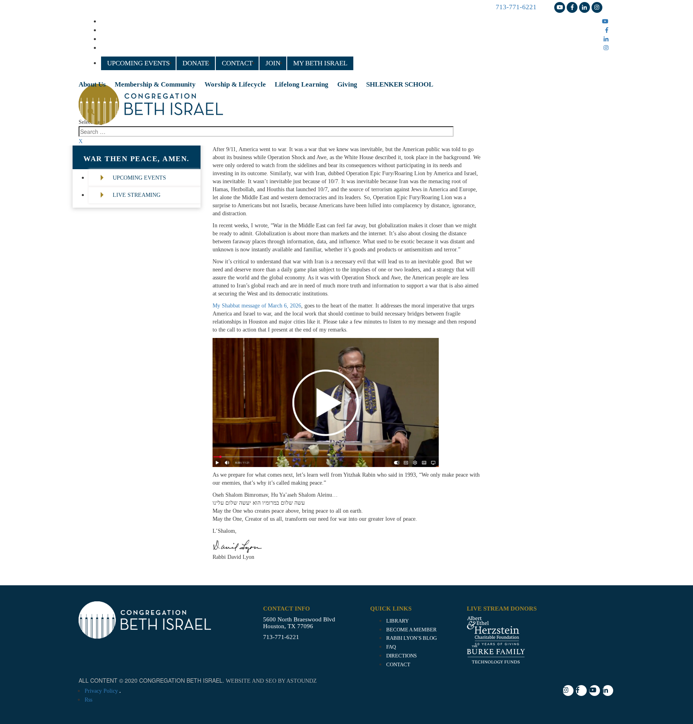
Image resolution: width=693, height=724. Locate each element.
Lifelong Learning (301, 84)
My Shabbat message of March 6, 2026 (257, 306)
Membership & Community (155, 84)
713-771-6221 (516, 7)
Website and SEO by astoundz (271, 681)
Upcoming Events (138, 63)
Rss (88, 700)
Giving (347, 84)
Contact (237, 63)
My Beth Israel (320, 63)
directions (401, 656)
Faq (391, 647)
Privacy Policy (101, 691)
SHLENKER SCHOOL (399, 84)
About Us (92, 84)
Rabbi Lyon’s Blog (411, 638)
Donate (195, 63)
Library (397, 621)
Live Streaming (136, 195)
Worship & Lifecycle (235, 84)
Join (272, 63)
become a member (411, 630)
